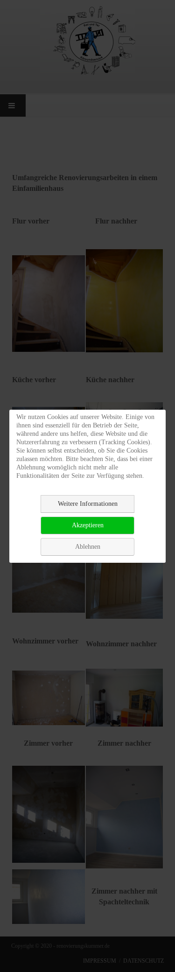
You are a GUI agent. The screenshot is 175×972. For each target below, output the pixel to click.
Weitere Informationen (88, 503)
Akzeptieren (88, 525)
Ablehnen (87, 546)
